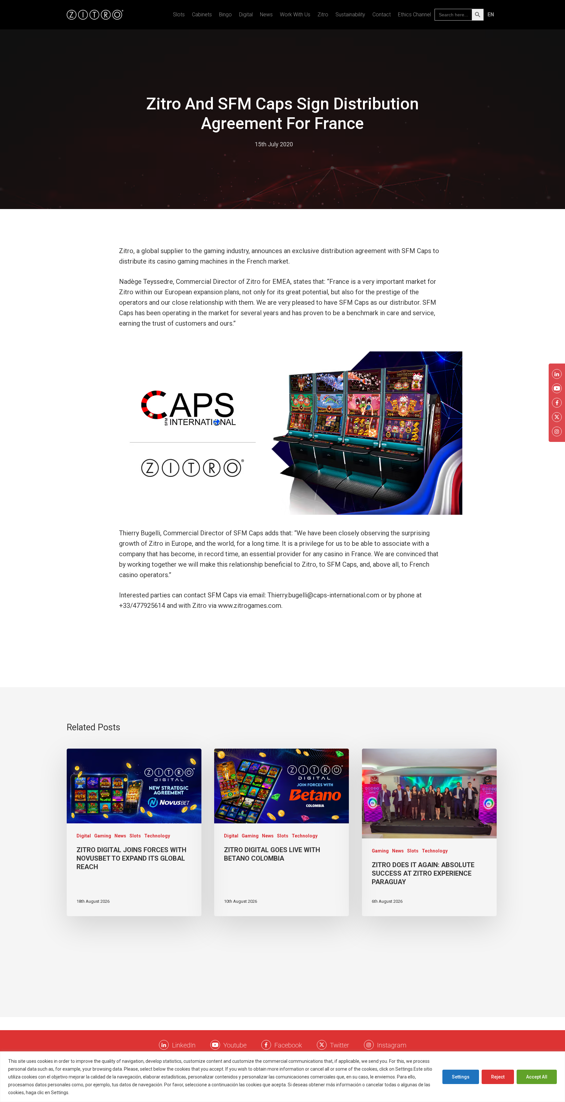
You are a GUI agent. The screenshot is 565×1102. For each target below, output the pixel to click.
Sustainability (350, 14)
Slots (179, 14)
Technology (157, 835)
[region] (282, 1076)
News (266, 14)
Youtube (235, 1045)
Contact (381, 14)
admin (240, 144)
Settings (461, 1076)
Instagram (391, 1045)
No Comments (319, 144)
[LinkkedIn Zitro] (164, 1045)
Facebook (288, 1045)
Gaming (102, 835)
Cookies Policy (86, 1092)
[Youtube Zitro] (215, 1045)
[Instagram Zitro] (369, 1045)
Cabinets (202, 14)
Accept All (536, 1076)
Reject (498, 1076)
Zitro (322, 14)
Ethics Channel (414, 14)
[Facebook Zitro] (266, 1045)
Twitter (339, 1045)
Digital (246, 14)
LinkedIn (184, 1045)
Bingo (225, 14)
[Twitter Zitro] (322, 1045)
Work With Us (295, 14)
